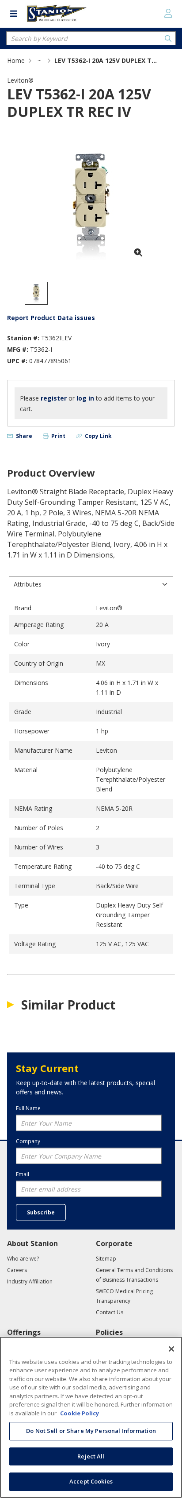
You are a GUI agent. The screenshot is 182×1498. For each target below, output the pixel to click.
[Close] (171, 1349)
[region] (91, 1417)
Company (28, 1141)
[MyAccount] (168, 13)
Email (22, 1174)
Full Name (28, 1108)
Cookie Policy (79, 1413)
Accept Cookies (91, 1481)
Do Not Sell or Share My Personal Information (91, 1431)
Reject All (90, 1456)
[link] (40, 60)
